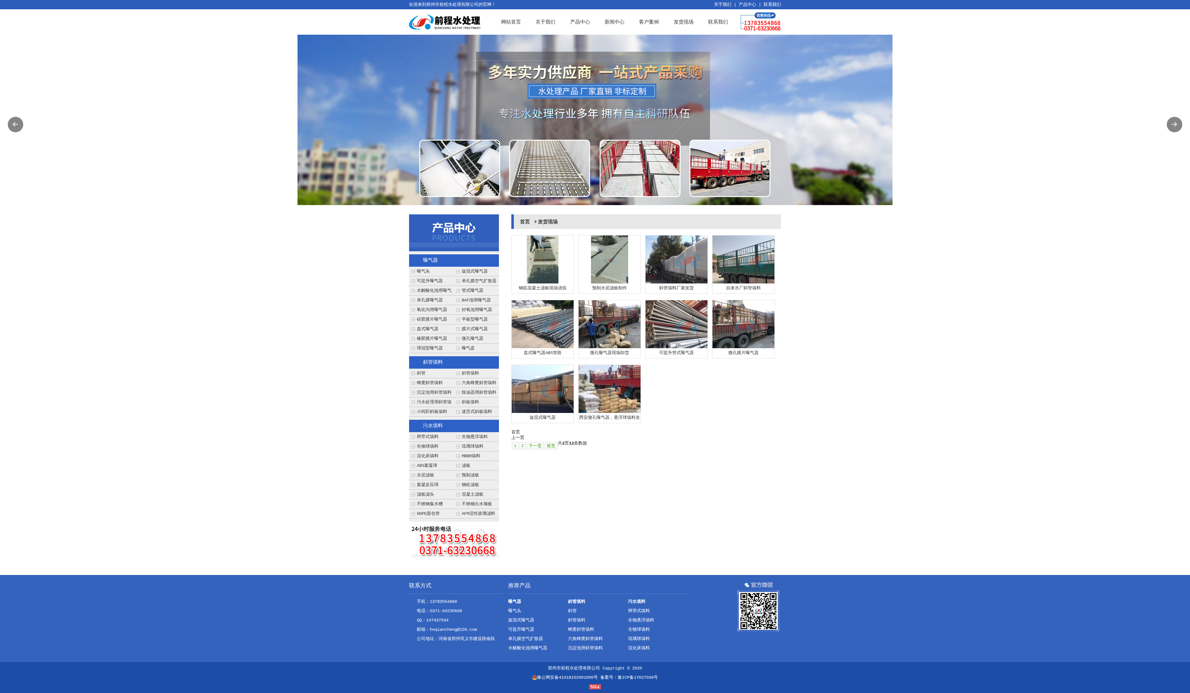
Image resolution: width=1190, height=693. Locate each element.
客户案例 (649, 21)
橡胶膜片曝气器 (432, 338)
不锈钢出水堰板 (477, 504)
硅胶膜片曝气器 (432, 319)
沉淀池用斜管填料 (434, 392)
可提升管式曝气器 (676, 352)
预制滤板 (470, 475)
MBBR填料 (471, 456)
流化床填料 (428, 456)
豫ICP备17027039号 (638, 677)
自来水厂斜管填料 (743, 288)
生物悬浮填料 (475, 436)
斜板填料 (470, 402)
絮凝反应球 (428, 484)
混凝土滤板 (472, 494)
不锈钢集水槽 (430, 504)
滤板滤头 (425, 494)
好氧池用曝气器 (477, 309)
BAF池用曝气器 (476, 300)
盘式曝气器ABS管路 (543, 352)
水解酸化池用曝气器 (527, 648)
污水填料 (433, 426)
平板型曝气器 (475, 319)
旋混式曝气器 (475, 271)
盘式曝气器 (428, 329)
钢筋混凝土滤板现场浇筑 (542, 288)
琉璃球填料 (472, 446)
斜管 (421, 373)
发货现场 (684, 21)
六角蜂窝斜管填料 (479, 382)
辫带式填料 (428, 436)
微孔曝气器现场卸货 (609, 352)
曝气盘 (468, 348)
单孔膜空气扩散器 (479, 281)
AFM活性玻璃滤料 (478, 513)
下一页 (535, 446)
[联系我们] (455, 540)
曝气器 (430, 260)
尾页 (551, 446)
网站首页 (511, 21)
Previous (15, 124)
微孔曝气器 (472, 338)
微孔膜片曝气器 (743, 352)
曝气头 (423, 271)
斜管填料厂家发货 (676, 288)
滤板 (466, 465)
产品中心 (747, 4)
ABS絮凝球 (427, 465)
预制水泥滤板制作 (609, 288)
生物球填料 (428, 446)
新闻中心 (614, 21)
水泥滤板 (425, 475)
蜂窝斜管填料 (430, 382)
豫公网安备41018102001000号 (567, 677)
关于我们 (722, 4)
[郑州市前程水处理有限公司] (445, 22)
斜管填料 (433, 362)
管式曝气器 (472, 290)
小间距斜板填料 (432, 411)
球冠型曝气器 (430, 348)
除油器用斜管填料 (479, 392)
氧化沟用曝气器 (432, 309)
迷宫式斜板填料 (477, 411)
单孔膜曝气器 (430, 300)
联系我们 (772, 4)
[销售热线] (760, 22)
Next (1174, 124)
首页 (525, 222)
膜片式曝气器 (475, 329)
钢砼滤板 (470, 484)
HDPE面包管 (428, 513)
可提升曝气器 (430, 281)
